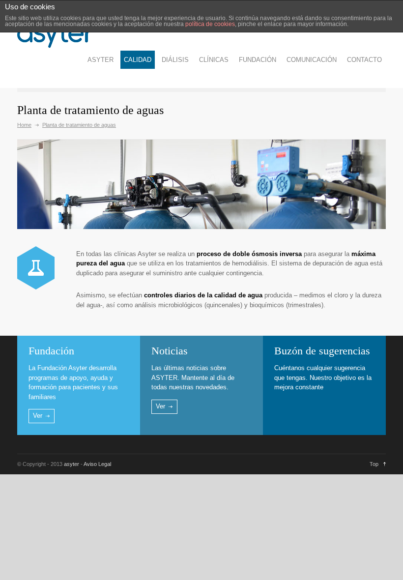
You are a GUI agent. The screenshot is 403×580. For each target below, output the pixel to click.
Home (24, 125)
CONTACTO (364, 59)
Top (374, 464)
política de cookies (210, 24)
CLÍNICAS (214, 59)
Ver (37, 415)
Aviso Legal (97, 464)
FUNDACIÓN (257, 59)
